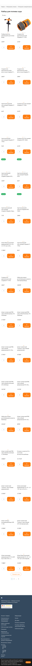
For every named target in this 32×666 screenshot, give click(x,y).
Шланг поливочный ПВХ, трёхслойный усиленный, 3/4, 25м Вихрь (7, 383)
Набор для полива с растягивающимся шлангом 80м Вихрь (8, 418)
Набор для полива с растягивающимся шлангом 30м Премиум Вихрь (24, 279)
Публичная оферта (19, 628)
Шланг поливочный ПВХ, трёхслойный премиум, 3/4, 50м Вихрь (24, 313)
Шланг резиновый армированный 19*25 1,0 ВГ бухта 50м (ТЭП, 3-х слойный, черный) (8, 557)
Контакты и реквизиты (20, 622)
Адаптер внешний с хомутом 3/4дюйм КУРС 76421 (23, 209)
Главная (3, 6)
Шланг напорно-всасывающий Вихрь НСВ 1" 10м (7, 522)
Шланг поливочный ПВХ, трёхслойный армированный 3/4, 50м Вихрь (7, 348)
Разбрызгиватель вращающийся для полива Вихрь (7, 35)
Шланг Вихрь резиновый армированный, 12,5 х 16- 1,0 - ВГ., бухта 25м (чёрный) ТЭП (7, 244)
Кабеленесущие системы (6, 627)
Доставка (17, 620)
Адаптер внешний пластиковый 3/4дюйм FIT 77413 (7, 140)
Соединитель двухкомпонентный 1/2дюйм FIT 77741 (6, 279)
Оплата (16, 618)
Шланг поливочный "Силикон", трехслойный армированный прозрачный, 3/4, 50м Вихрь (23, 348)
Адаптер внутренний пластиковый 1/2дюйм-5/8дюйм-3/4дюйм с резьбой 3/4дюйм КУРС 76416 (8, 209)
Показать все (16, 574)
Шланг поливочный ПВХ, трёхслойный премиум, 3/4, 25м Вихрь (8, 313)
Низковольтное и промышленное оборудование (5, 620)
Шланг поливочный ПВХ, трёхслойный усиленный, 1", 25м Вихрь (7, 452)
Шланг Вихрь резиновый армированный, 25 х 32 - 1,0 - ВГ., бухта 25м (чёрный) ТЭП (24, 557)
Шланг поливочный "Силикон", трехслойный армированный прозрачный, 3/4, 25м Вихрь (7, 487)
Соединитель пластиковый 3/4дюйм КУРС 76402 (24, 139)
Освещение (3, 629)
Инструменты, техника (11, 6)
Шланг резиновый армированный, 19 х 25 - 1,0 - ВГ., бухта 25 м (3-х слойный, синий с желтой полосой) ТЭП (24, 487)
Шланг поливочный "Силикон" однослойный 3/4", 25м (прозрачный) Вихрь (23, 522)
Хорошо (28, 662)
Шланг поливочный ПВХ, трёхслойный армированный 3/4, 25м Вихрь (23, 383)
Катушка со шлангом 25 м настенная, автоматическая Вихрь (23, 452)
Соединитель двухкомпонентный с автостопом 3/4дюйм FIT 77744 (23, 70)
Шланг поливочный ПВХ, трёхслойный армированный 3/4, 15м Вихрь (23, 418)
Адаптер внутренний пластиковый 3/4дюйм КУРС (22, 174)
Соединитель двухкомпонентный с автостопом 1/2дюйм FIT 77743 (7, 70)
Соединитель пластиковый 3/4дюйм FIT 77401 (24, 104)
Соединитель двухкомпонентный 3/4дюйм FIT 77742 (22, 35)
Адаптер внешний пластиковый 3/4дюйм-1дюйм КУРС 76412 (6, 174)
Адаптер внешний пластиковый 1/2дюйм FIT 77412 (23, 244)
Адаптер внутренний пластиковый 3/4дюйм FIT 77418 (7, 105)
